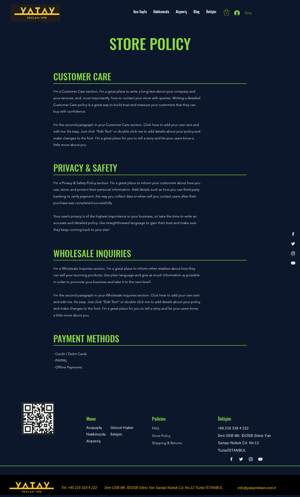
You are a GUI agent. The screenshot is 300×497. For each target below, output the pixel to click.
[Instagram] (293, 253)
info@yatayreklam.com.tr (257, 488)
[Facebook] (293, 234)
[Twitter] (293, 243)
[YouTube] (293, 263)
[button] (226, 12)
